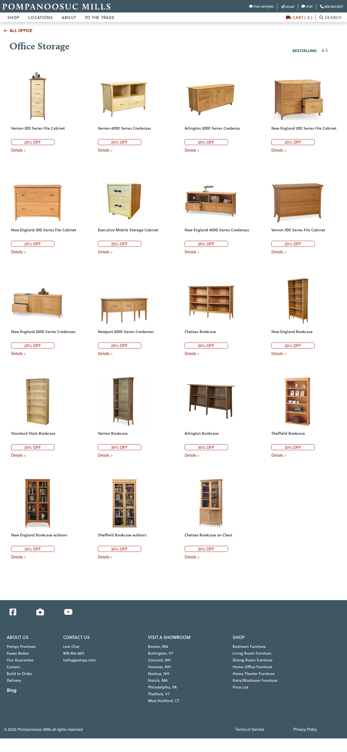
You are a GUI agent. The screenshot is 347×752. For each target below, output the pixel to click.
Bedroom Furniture (249, 646)
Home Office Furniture (252, 667)
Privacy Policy (305, 729)
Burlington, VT (160, 653)
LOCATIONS (40, 17)
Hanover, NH (159, 667)
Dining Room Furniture (252, 660)
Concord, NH (159, 660)
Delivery (14, 680)
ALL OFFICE (20, 30)
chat (309, 6)
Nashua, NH (158, 673)
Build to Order (19, 673)
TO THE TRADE (100, 17)
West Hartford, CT (163, 700)
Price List (240, 687)
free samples (263, 6)
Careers (13, 667)
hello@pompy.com (79, 660)
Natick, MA (158, 680)
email (289, 6)
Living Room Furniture (252, 653)
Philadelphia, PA (162, 687)
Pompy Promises (21, 646)
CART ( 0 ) (302, 17)
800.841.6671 (333, 6)
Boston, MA (158, 646)
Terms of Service (249, 729)
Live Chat (71, 646)
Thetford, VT (159, 694)
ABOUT (69, 17)
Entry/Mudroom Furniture (255, 680)
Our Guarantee (20, 660)
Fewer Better (18, 653)
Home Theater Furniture (254, 673)
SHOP (13, 17)
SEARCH (333, 17)
